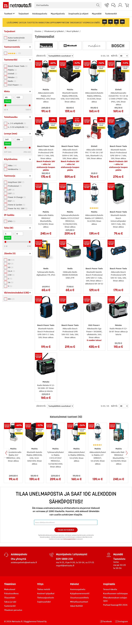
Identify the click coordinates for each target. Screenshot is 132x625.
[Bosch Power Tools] (118, 45)
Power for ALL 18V (17, 208)
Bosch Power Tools (17, 66)
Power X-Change (16, 197)
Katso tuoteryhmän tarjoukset (16, 39)
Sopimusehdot (44, 601)
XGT (11, 201)
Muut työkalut (73, 31)
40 (10, 267)
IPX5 (11, 221)
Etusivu (38, 31)
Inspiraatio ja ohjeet (78, 13)
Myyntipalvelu (58, 13)
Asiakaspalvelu (39, 13)
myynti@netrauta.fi (65, 565)
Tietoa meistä (43, 589)
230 (11, 275)
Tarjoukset (23, 13)
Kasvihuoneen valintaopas (115, 593)
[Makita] (46, 45)
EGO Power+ (15, 85)
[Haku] (98, 5)
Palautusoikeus (11, 593)
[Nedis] (94, 45)
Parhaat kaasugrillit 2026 (115, 605)
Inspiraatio (109, 584)
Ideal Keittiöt (76, 606)
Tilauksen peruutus (13, 610)
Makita (12, 70)
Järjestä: (41, 55)
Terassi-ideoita (110, 589)
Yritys (40, 584)
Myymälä (118, 554)
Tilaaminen (10, 584)
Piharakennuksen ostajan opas (115, 599)
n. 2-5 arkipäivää (16, 123)
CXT (11, 193)
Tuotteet (8, 13)
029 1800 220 (64, 559)
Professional (14, 186)
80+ (11, 299)
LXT (11, 189)
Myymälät (96, 13)
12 (10, 263)
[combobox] (68, 5)
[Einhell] (70, 45)
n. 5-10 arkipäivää (18, 127)
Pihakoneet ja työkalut (54, 31)
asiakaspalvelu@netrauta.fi (24, 562)
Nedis (11, 81)
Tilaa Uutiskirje (66, 530)
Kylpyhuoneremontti (79, 593)
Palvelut (74, 584)
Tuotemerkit (111, 13)
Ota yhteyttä (18, 559)
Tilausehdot (9, 597)
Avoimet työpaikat (45, 593)
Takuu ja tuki (10, 601)
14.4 (11, 271)
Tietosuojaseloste (45, 597)
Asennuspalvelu (77, 589)
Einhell (12, 73)
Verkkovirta (14, 169)
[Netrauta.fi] (17, 5)
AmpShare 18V (16, 182)
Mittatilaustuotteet (79, 601)
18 (11, 260)
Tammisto (119, 559)
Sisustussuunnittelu (79, 597)
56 (10, 282)
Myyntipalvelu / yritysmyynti (71, 554)
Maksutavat (9, 589)
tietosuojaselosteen (70, 539)
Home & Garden (16, 204)
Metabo (12, 77)
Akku (12, 165)
